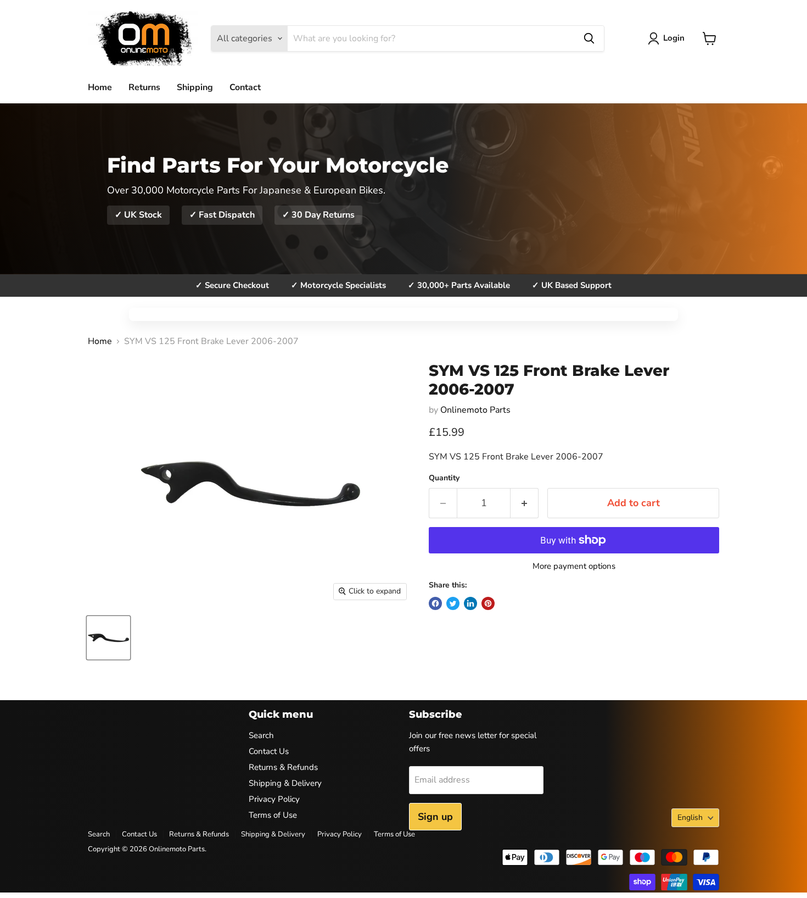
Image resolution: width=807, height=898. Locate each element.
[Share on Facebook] (435, 603)
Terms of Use (273, 815)
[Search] (589, 38)
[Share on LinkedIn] (470, 603)
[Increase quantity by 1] (525, 503)
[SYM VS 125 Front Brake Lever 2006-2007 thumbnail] (108, 637)
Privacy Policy (274, 799)
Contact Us (269, 751)
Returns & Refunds (283, 767)
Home (100, 87)
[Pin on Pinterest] (488, 603)
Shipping (195, 87)
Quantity (444, 478)
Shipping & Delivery (285, 783)
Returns (144, 87)
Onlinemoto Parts (475, 410)
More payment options (574, 566)
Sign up (435, 816)
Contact (245, 87)
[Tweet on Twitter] (452, 603)
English (690, 817)
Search (261, 735)
